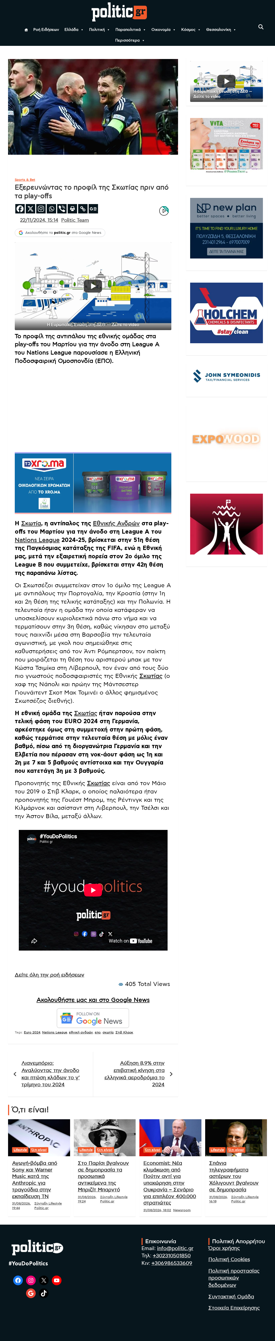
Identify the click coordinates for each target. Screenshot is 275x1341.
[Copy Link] (83, 208)
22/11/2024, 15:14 (39, 220)
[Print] (72, 208)
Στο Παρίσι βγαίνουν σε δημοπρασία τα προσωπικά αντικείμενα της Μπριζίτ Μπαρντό (103, 1176)
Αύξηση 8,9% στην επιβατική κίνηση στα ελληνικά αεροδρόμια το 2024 (134, 1074)
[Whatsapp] (51, 208)
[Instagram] (41, 208)
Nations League (37, 540)
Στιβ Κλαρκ (124, 1032)
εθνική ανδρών (81, 1032)
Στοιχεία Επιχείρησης (234, 1308)
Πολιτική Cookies (229, 1259)
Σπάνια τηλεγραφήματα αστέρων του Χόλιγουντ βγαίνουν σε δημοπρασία (234, 1176)
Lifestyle (20, 1149)
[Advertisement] (93, 406)
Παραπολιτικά (128, 30)
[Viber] (62, 208)
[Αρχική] (26, 29)
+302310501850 (172, 1255)
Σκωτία (31, 523)
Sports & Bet (25, 179)
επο (98, 1032)
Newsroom (182, 1210)
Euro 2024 (32, 1032)
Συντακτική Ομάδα (231, 1296)
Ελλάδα (71, 30)
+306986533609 (171, 1263)
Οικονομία (161, 30)
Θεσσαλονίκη (218, 30)
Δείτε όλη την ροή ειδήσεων (49, 975)
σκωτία (108, 1032)
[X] (30, 208)
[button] (93, 286)
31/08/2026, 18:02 (157, 1210)
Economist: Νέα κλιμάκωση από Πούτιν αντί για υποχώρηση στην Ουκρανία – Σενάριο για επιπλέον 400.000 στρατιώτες (169, 1183)
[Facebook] (20, 208)
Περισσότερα (127, 40)
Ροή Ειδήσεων (46, 30)
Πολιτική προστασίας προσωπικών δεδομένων (234, 1278)
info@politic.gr (175, 1248)
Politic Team (75, 220)
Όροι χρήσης (224, 1248)
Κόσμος (188, 30)
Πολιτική (97, 30)
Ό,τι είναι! (39, 1149)
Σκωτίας (150, 676)
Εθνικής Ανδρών (116, 523)
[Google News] (93, 208)
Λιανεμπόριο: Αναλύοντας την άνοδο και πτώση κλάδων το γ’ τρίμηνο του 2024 (50, 1074)
